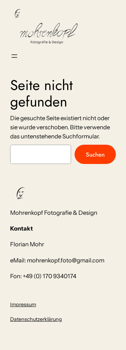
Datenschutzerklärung (36, 319)
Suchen (95, 154)
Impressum (23, 304)
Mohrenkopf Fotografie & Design (53, 212)
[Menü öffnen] (14, 56)
